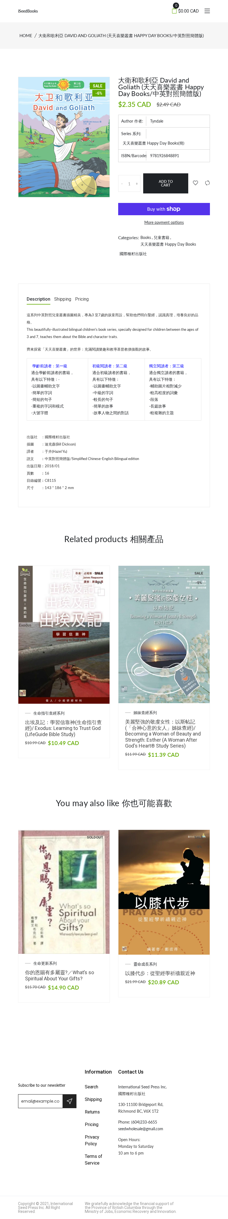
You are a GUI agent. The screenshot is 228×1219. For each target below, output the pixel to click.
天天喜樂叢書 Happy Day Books (168, 244)
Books (145, 237)
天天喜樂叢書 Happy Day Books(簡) (153, 143)
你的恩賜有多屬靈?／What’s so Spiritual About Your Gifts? (59, 975)
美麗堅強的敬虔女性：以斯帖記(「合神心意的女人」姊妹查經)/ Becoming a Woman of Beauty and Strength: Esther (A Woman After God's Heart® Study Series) (163, 734)
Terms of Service (93, 1160)
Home (25, 35)
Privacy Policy (92, 1140)
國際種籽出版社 (133, 253)
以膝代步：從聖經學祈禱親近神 (160, 973)
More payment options (164, 222)
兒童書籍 (161, 237)
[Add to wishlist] (195, 183)
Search (91, 1086)
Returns (92, 1112)
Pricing (82, 299)
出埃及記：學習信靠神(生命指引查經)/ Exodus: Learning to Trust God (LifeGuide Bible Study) (63, 728)
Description (38, 299)
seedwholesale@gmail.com (140, 1128)
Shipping (62, 299)
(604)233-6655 (144, 1122)
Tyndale (156, 121)
